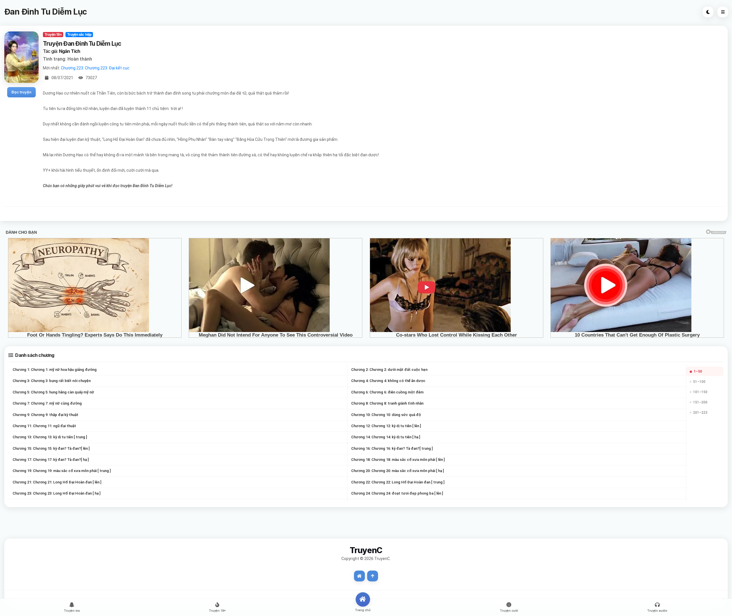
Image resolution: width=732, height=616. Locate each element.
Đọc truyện (21, 92)
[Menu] (722, 12)
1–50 (698, 371)
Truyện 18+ (53, 34)
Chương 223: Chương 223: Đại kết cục (95, 68)
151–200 (700, 402)
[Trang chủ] (359, 576)
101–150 (700, 392)
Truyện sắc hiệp (79, 34)
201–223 (700, 413)
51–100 (699, 382)
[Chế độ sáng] (708, 12)
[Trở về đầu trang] (372, 576)
